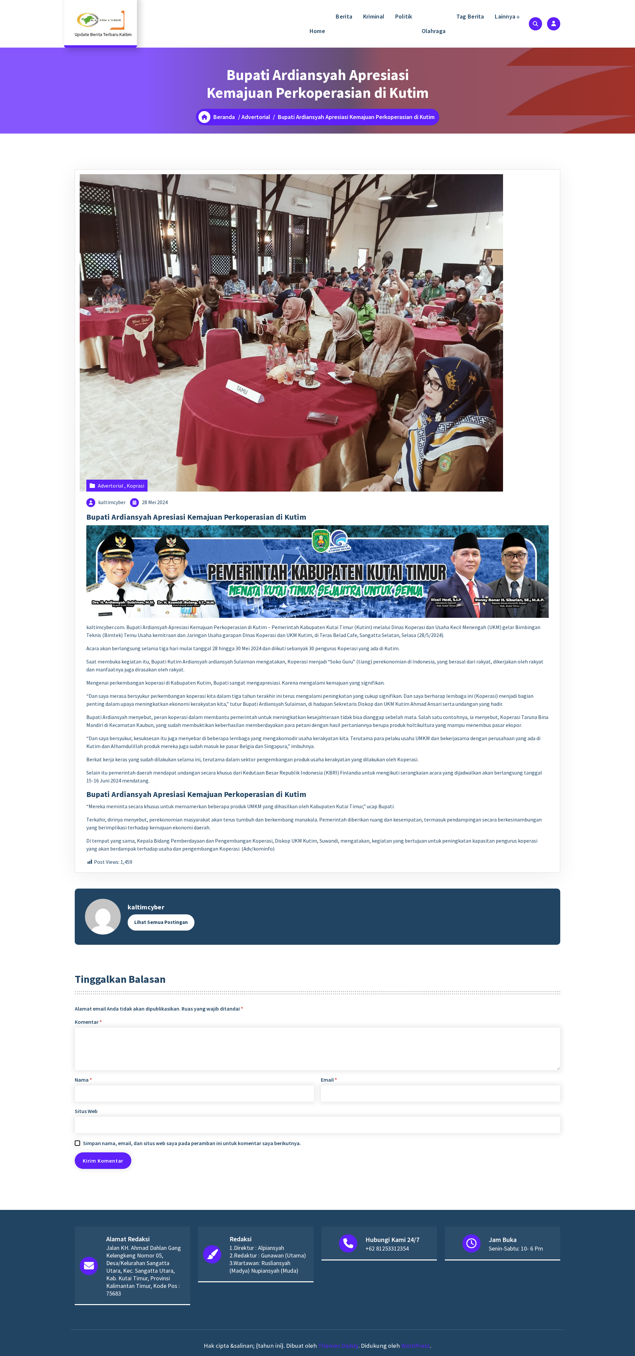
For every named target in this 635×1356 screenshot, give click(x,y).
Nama (83, 1079)
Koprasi (135, 485)
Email (329, 1079)
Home (317, 31)
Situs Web (86, 1111)
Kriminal (372, 16)
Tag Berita (469, 16)
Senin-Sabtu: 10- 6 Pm (516, 1248)
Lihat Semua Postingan (161, 922)
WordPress (415, 1345)
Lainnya (504, 16)
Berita (343, 16)
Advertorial (255, 117)
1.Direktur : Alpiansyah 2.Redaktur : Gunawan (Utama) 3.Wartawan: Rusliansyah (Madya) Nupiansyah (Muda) (268, 1259)
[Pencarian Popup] (535, 23)
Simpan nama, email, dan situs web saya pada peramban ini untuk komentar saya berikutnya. (192, 1143)
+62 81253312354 (387, 1248)
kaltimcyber (112, 502)
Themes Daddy (338, 1345)
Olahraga (433, 31)
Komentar (88, 1021)
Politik (403, 16)
